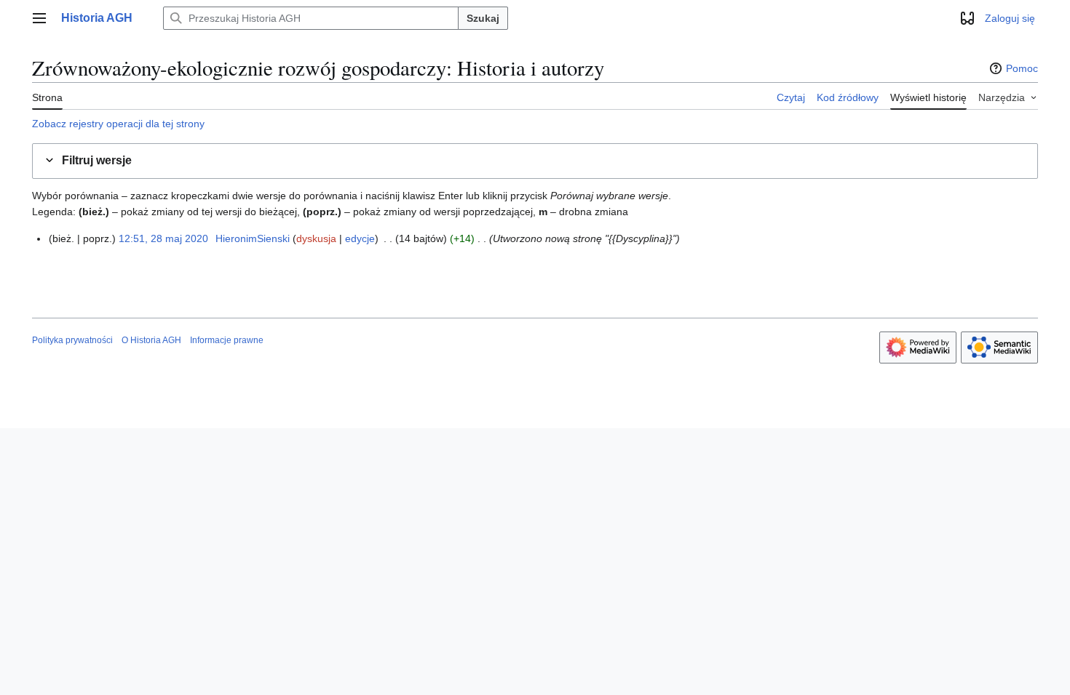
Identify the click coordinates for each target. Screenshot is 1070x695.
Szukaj (483, 18)
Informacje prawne (226, 340)
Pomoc (1022, 68)
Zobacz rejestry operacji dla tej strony (118, 123)
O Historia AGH (151, 340)
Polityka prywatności (72, 340)
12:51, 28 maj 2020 (163, 238)
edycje (360, 238)
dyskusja (316, 238)
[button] (39, 18)
